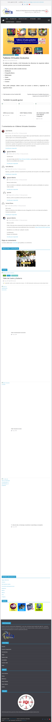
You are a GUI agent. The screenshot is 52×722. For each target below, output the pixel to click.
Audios (3, 686)
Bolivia (3, 590)
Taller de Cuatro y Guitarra (12, 278)
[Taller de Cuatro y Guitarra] (26, 273)
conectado (15, 242)
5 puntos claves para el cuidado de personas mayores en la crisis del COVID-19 (38, 95)
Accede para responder (11, 148)
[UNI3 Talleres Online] (26, 104)
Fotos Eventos (5, 673)
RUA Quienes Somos (6, 584)
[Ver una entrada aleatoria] (48, 20)
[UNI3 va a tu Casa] (9, 104)
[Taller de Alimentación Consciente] (6, 333)
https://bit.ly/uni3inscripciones (42, 227)
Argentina (4, 588)
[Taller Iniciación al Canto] (6, 429)
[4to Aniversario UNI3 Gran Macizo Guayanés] (42, 104)
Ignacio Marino (11, 151)
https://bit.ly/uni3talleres (25, 159)
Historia (3, 582)
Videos (3, 676)
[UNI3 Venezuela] (3, 20)
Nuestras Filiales (10, 21)
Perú (3, 594)
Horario (3, 646)
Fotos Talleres (5, 684)
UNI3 (7, 18)
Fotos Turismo (5, 681)
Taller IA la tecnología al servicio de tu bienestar (33, 2)
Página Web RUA (5, 580)
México (3, 592)
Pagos (3, 654)
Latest (4, 275)
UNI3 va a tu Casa (23, 18)
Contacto (18, 21)
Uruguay (3, 596)
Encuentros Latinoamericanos (8, 586)
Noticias (8, 275)
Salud (39, 18)
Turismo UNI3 (5, 662)
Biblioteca (4, 678)
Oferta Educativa (15, 275)
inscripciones (4, 652)
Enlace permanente (23, 133)
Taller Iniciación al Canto (16, 428)
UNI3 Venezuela (14, 60)
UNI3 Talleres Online (26, 113)
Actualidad (33, 18)
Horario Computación (6, 649)
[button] (27, 19)
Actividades (4, 660)
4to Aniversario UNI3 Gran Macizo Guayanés (43, 114)
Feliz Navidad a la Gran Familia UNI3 (12, 94)
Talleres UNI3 (13, 18)
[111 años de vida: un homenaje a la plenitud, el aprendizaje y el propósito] (6, 526)
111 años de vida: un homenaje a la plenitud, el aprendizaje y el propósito (27, 525)
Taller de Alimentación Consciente (18, 332)
